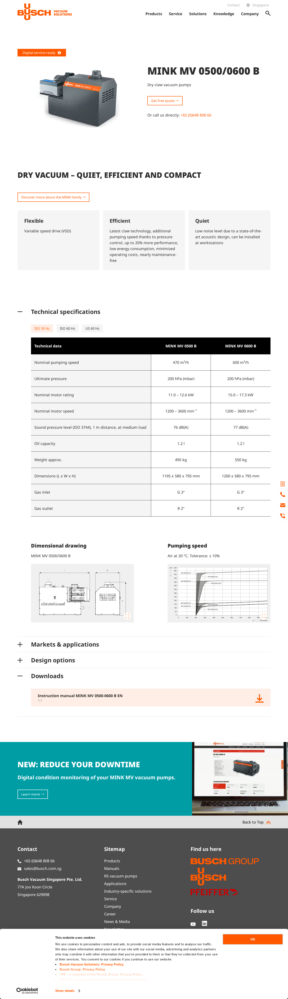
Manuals (111, 868)
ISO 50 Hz (42, 328)
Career (110, 913)
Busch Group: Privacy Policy (82, 969)
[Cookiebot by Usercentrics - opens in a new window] (27, 991)
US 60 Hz (92, 328)
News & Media (117, 921)
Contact (233, 5)
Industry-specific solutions (128, 891)
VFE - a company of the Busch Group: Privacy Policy (101, 974)
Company (112, 906)
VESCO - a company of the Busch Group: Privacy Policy (104, 979)
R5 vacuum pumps (120, 875)
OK (252, 939)
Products (112, 860)
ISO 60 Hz (67, 328)
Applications (115, 883)
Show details (64, 990)
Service (110, 898)
